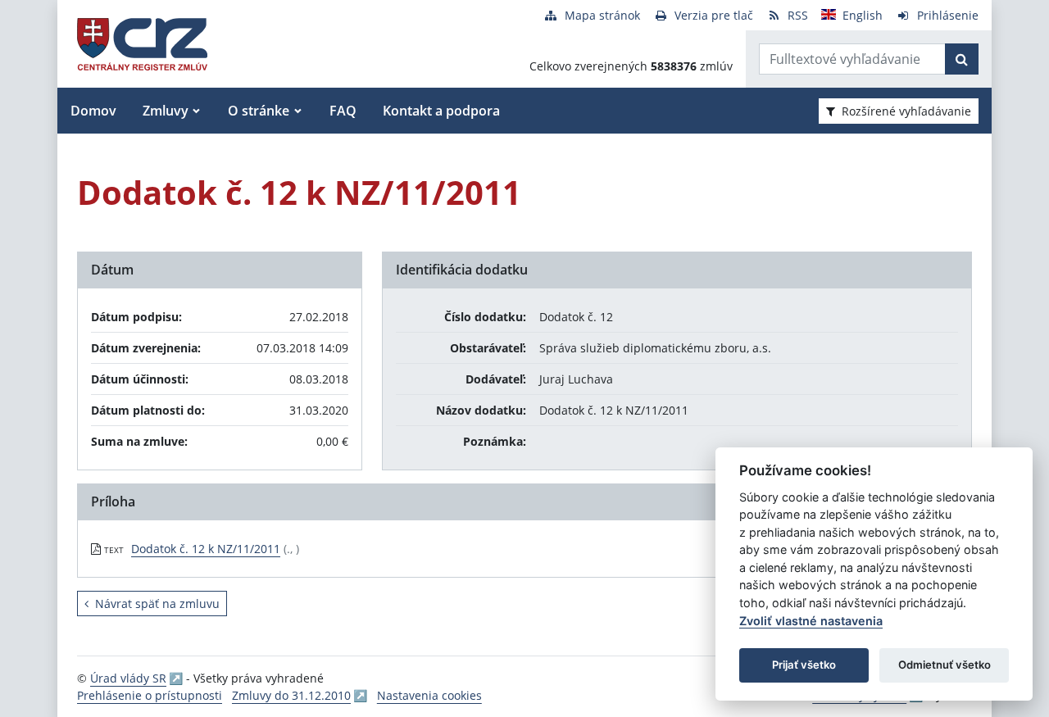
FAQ (342, 111)
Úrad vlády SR (128, 678)
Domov (93, 111)
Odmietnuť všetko (944, 664)
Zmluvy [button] (165, 111)
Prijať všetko (804, 664)
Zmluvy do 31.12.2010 (291, 695)
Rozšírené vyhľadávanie (906, 111)
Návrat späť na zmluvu (157, 603)
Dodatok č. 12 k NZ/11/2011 (205, 548)
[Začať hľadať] (962, 59)
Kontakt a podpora (441, 111)
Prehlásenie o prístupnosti (149, 695)
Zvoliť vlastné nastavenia (811, 621)
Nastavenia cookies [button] (429, 695)
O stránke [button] (258, 111)
